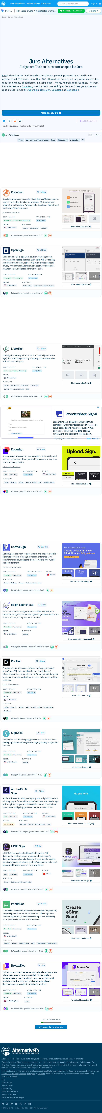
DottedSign (73, 89)
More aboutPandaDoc (80, 938)
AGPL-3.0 (26, 220)
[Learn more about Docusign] (6, 450)
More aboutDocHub (80, 696)
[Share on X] (9, 121)
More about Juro (49, 112)
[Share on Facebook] (4, 121)
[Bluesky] (16, 1103)
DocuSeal (27, 86)
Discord (72, 1071)
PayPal (15, 1076)
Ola (18, 1062)
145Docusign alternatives (11, 467)
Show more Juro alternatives (51, 1027)
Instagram (31, 1073)
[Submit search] (59, 4)
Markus (26, 1062)
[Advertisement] (51, 36)
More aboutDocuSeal (80, 226)
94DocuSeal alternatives (11, 212)
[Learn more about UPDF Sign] (6, 847)
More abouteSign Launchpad (80, 639)
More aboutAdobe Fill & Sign (80, 824)
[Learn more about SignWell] (6, 733)
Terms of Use (6, 1082)
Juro (4, 75)
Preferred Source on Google (12, 1097)
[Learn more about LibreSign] (6, 349)
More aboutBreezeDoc (80, 1000)
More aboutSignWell (80, 767)
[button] (81, 200)
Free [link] (53, 140)
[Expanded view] (89, 135)
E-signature (41, 220)
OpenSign (33, 89)
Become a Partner (8, 1094)
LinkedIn (41, 1073)
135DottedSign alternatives (12, 567)
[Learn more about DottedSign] (6, 547)
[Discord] (2, 1103)
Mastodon (7, 1073)
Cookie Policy (6, 1088)
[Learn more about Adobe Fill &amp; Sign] (6, 790)
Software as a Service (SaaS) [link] (37, 140)
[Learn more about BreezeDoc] (6, 966)
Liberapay (5, 1076)
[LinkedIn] (29, 1103)
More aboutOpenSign (80, 284)
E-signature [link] (74, 140)
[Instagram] (25, 1103)
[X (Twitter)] (7, 1103)
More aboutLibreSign (80, 383)
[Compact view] (92, 135)
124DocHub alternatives (11, 685)
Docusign (56, 89)
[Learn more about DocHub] (6, 662)
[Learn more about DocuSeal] (6, 192)
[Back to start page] (4, 3)
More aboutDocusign (80, 484)
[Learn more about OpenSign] (6, 250)
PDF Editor (31, 693)
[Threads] (20, 1103)
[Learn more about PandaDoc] (6, 904)
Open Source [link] (62, 140)
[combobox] (73, 4)
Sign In (94, 3)
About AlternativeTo (9, 1091)
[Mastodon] (11, 1103)
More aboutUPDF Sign (80, 881)
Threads (22, 1073)
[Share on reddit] (15, 121)
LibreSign (45, 89)
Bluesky (15, 1073)
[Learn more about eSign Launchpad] (6, 605)
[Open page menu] (100, 4)
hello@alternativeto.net (52, 1071)
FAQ (3, 1079)
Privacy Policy (7, 1085)
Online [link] (20, 140)
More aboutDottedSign (79, 581)
